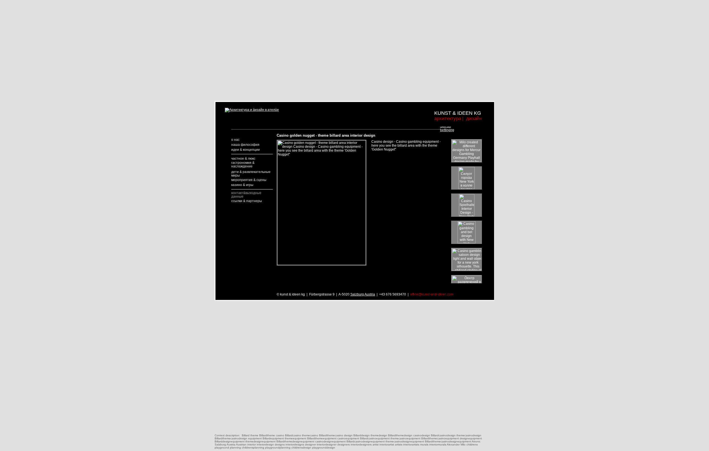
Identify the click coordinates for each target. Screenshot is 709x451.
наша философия (245, 145)
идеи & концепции (245, 150)
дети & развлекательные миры (251, 173)
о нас (235, 140)
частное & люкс (243, 158)
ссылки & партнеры (246, 201)
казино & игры (242, 185)
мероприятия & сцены (248, 180)
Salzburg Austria (362, 294)
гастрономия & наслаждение (243, 164)
